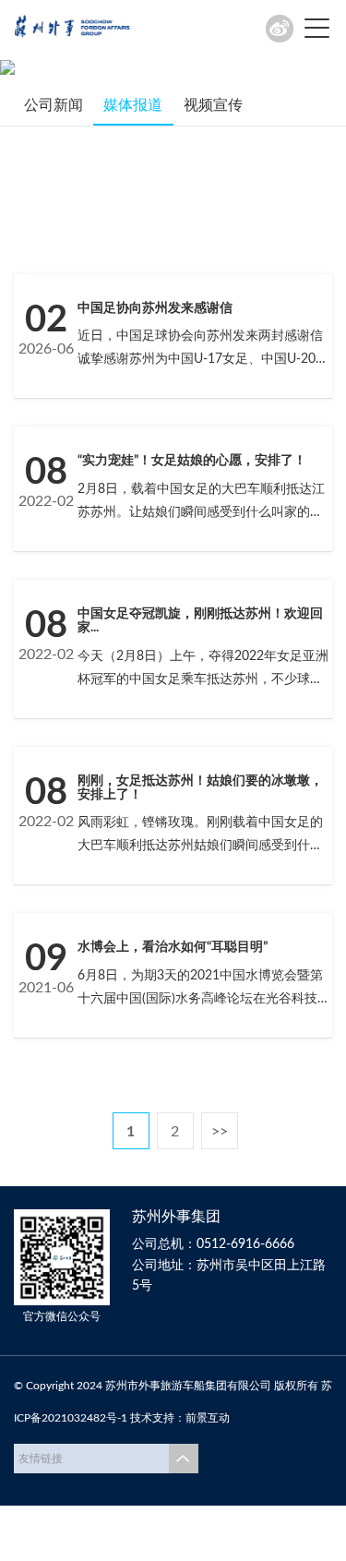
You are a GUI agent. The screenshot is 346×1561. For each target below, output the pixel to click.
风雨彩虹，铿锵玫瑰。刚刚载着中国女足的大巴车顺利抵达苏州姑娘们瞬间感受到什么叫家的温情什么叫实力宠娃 (200, 845)
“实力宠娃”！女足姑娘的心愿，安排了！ (192, 460)
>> (219, 1131)
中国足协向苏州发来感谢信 (155, 308)
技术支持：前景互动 (180, 1417)
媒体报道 (132, 105)
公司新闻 (53, 105)
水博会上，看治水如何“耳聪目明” (173, 947)
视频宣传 (213, 105)
